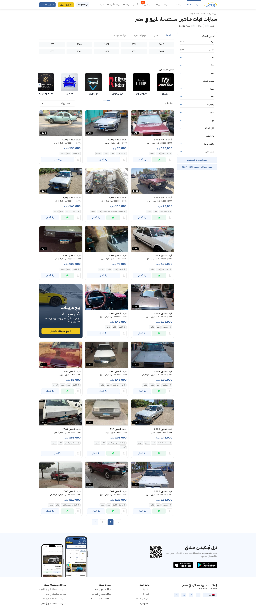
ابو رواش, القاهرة (118, 505)
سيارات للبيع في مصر (103, 589)
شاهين (152, 153)
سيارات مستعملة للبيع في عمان (53, 603)
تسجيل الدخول (47, 4)
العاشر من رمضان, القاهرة (115, 443)
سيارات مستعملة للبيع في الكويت (52, 589)
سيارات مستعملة (194, 4)
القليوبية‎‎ (121, 327)
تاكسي (145, 385)
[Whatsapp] (159, 159)
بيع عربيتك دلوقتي (59, 331)
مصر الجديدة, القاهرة (71, 443)
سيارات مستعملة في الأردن (55, 594)
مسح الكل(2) (184, 25)
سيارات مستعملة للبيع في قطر (54, 598)
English (81, 4)
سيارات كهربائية (147, 4)
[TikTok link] (191, 595)
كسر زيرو (98, 153)
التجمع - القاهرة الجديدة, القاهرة (113, 211)
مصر (209, 595)
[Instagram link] (176, 595)
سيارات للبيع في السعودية (101, 598)
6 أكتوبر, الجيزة (164, 211)
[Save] (134, 113)
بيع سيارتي (64, 4)
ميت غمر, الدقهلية (71, 211)
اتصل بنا (146, 594)
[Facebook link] (198, 595)
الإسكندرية (166, 153)
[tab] (168, 35)
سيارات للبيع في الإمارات (101, 594)
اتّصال (140, 159)
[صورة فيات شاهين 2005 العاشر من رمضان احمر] (60, 475)
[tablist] (106, 35)
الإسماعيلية (165, 385)
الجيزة (121, 269)
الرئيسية (146, 589)
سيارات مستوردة (163, 4)
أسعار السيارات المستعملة (197, 159)
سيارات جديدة (178, 4)
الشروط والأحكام (142, 598)
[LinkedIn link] (183, 595)
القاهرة (75, 153)
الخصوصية (144, 603)
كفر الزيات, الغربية (117, 385)
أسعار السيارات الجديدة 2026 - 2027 (197, 167)
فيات (158, 153)
